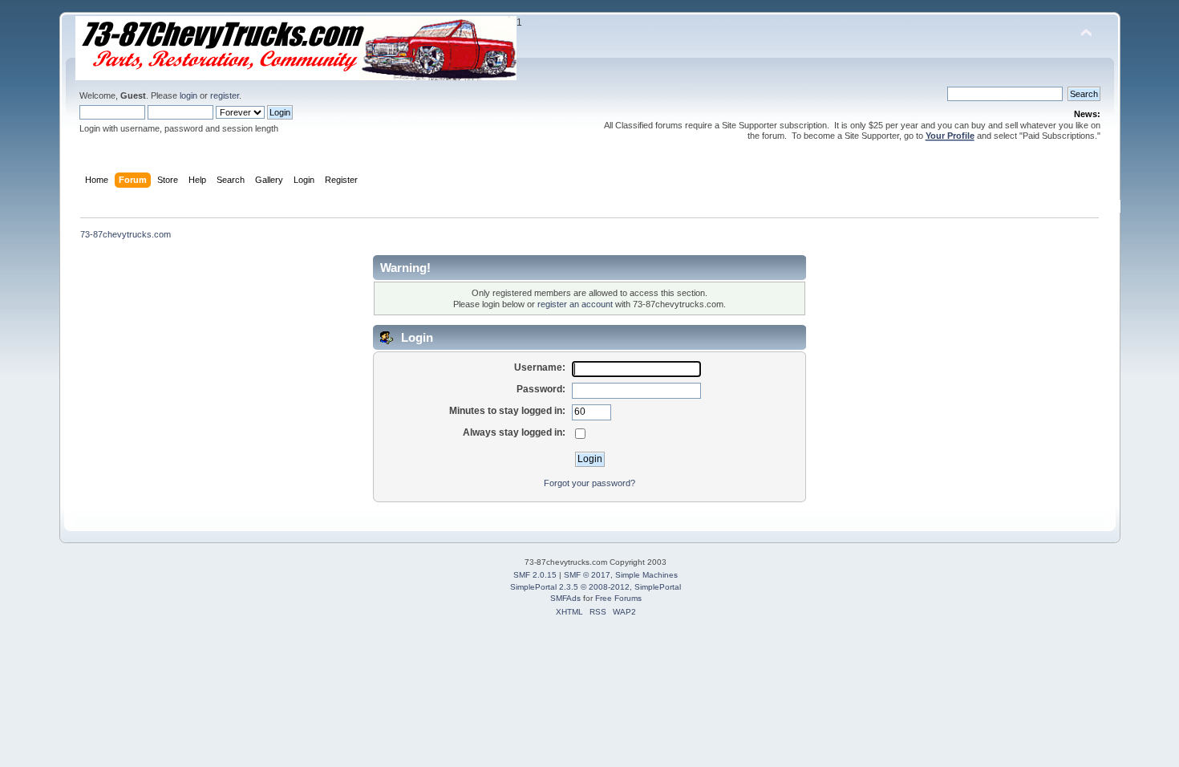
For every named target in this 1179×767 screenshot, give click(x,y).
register (224, 95)
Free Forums (618, 598)
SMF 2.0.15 (535, 574)
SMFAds (565, 598)
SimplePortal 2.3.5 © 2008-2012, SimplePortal (595, 586)
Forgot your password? (589, 483)
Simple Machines (646, 574)
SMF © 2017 (587, 574)
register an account (575, 304)
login (188, 95)
